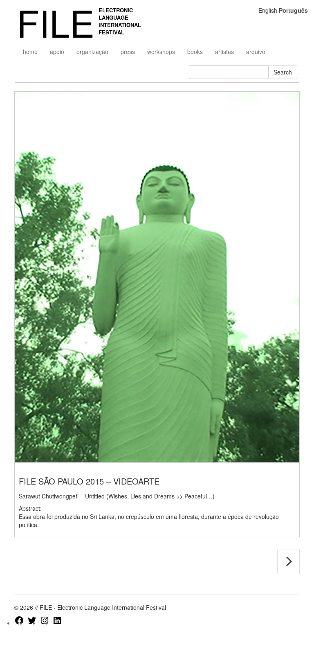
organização (92, 51)
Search (283, 72)
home (30, 51)
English (267, 10)
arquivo (255, 51)
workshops (161, 51)
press (128, 51)
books (195, 51)
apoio (57, 51)
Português (293, 10)
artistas (224, 51)
